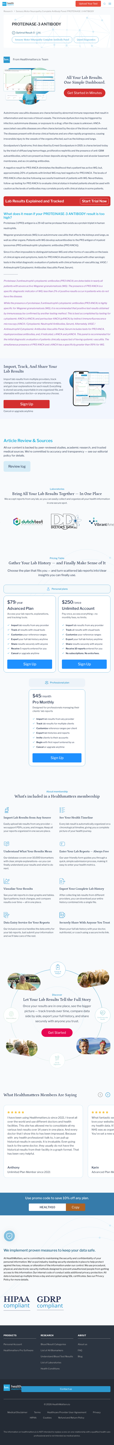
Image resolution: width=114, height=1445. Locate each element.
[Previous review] (100, 1094)
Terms (37, 1412)
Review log (17, 466)
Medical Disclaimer (17, 1412)
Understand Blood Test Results (57, 1356)
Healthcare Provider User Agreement (66, 1412)
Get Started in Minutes (84, 93)
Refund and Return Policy (71, 1417)
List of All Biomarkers (52, 1350)
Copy (76, 1207)
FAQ (80, 1350)
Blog (80, 1356)
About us (82, 1344)
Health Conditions (50, 1368)
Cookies (47, 1417)
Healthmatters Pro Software (18, 1350)
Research (8, 11)
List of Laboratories (51, 1362)
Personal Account (13, 1344)
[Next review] (107, 1094)
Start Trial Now (94, 201)
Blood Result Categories (53, 1344)
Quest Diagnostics (86, 39)
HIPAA (33, 1417)
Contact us (66, 1389)
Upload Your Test (88, 3)
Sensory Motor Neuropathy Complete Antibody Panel (42, 39)
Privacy (97, 1412)
